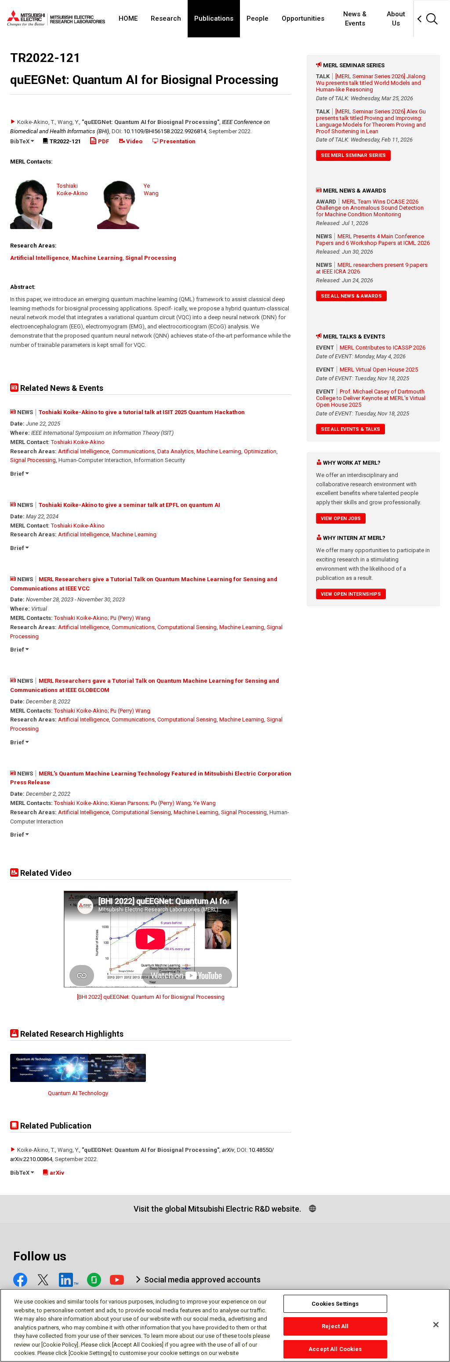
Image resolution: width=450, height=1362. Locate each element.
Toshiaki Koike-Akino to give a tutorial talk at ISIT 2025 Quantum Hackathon (142, 412)
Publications (213, 18)
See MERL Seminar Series (353, 155)
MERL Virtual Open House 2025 (379, 369)
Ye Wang (204, 803)
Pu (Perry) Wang (130, 618)
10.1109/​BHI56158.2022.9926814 (164, 131)
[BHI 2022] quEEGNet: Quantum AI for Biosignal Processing (151, 997)
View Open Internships (351, 594)
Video (133, 141)
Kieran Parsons (129, 803)
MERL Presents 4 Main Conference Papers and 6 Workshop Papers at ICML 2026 (373, 239)
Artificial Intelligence (39, 258)
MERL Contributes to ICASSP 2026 (382, 347)
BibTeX (20, 141)
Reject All (335, 1326)
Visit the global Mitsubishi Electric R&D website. (217, 1208)
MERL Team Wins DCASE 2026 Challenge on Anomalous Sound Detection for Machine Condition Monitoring (370, 208)
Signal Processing (150, 258)
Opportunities (303, 18)
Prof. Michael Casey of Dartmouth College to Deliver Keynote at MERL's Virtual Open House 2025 (370, 398)
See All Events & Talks (350, 429)
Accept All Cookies (335, 1349)
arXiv (228, 1150)
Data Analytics (175, 451)
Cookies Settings (335, 1303)
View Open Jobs (341, 518)
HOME (128, 18)
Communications (133, 451)
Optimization (260, 451)
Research (166, 18)
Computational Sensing (187, 627)
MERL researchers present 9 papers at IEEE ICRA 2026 (372, 268)
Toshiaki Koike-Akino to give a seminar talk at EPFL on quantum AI (129, 505)
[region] (225, 1325)
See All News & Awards (351, 296)
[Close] (436, 1324)
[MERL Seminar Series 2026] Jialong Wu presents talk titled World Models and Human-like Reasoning (370, 83)
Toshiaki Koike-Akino (78, 442)
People (258, 18)
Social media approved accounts (202, 1279)
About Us (396, 18)
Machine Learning (97, 258)
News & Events (355, 18)
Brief (17, 473)
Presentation (177, 141)
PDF (103, 141)
